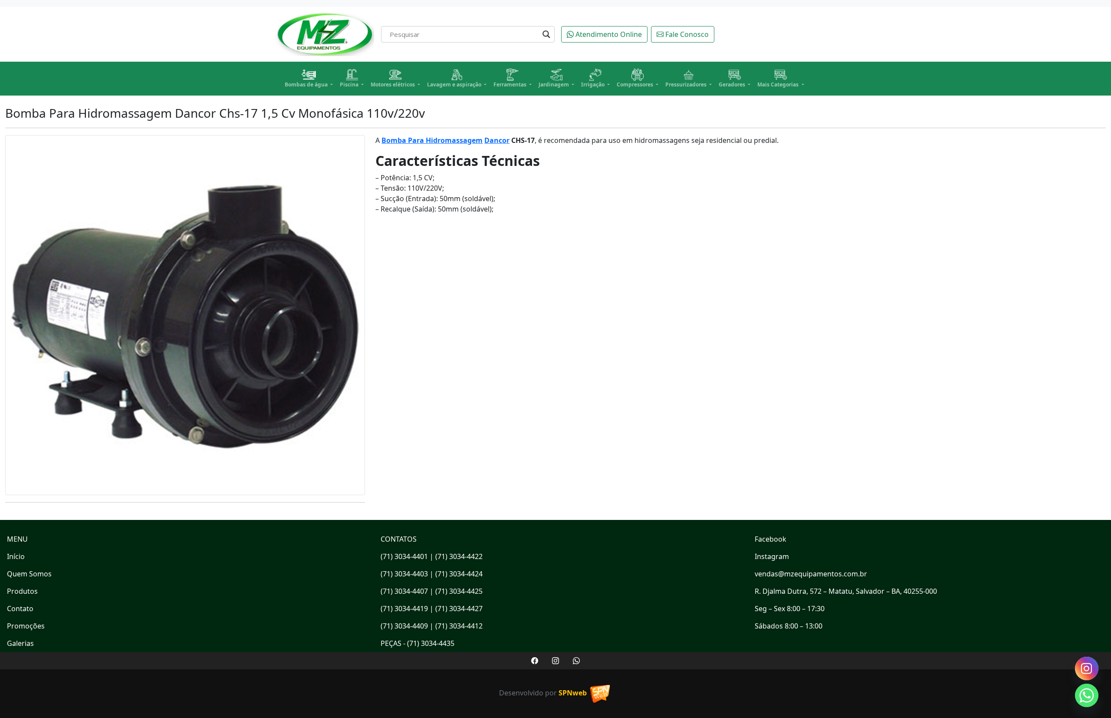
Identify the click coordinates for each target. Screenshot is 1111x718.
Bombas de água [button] (307, 84)
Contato (20, 608)
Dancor (496, 140)
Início (16, 556)
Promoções (26, 626)
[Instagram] (1086, 668)
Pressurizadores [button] (686, 84)
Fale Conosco (686, 34)
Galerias (20, 643)
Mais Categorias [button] (778, 84)
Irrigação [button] (593, 84)
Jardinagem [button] (554, 84)
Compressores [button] (635, 84)
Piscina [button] (350, 84)
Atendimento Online (608, 34)
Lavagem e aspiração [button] (455, 84)
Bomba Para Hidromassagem (432, 140)
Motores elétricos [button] (393, 84)
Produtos (22, 591)
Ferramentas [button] (510, 84)
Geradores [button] (732, 84)
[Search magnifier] (546, 34)
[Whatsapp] (1086, 695)
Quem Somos (29, 574)
